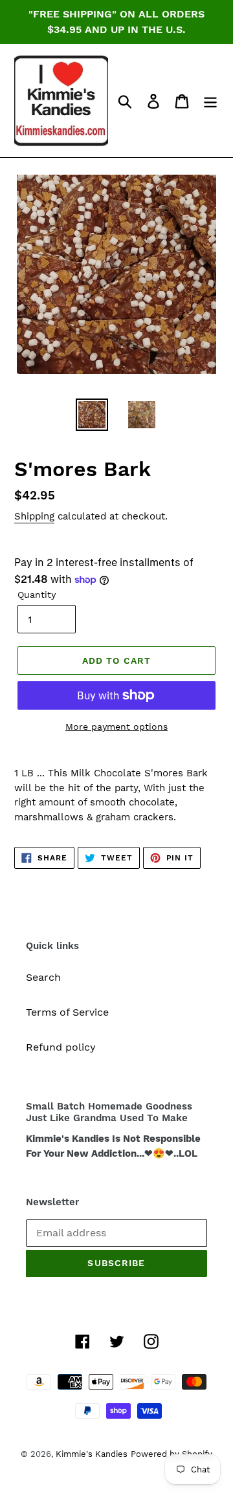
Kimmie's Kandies (92, 1454)
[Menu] (210, 100)
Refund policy (61, 1047)
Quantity (36, 594)
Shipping (34, 516)
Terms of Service (67, 1012)
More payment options (116, 726)
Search (43, 977)
